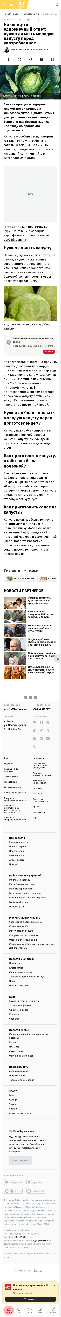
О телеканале (11, 776)
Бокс (11, 1095)
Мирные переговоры (20, 888)
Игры (35, 818)
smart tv (13, 1191)
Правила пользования (15, 793)
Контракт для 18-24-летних (23, 935)
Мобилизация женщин (21, 931)
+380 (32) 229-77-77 (22, 1237)
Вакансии (37, 794)
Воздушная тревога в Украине (25, 893)
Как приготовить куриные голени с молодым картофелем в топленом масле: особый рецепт (27, 233)
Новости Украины (18, 846)
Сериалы (14, 1019)
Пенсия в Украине (19, 985)
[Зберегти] (52, 59)
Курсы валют (16, 967)
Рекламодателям (12, 787)
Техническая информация (39, 782)
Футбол (13, 1099)
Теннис (13, 1104)
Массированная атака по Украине (27, 897)
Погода (13, 864)
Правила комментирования (42, 774)
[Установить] (30, 1293)
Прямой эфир (16, 851)
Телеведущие (10, 782)
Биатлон (13, 1108)
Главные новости (18, 842)
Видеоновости (17, 855)
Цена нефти (15, 963)
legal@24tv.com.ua (42, 1240)
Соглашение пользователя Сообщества (40, 766)
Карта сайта (39, 812)
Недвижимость (18, 1066)
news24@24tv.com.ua (15, 709)
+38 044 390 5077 (42, 709)
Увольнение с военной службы (25, 922)
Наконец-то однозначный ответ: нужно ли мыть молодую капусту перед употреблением (50, 14)
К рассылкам (20, 1160)
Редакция (9, 764)
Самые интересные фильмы (24, 1001)
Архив (36, 807)
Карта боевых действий (22, 884)
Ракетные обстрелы (19, 879)
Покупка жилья (17, 1075)
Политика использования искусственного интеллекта (12, 809)
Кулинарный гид (31, 14)
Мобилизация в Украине (24, 917)
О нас (6, 758)
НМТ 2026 (14, 1047)
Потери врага (16, 906)
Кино (12, 996)
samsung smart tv (35, 1191)
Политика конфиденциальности (15, 799)
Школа (12, 1042)
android (13, 1182)
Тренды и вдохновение (21, 1080)
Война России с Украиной (25, 875)
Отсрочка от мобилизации (23, 939)
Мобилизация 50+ (18, 926)
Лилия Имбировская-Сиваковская (29, 50)
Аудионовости (16, 860)
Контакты (37, 788)
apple (35, 1182)
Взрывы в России (18, 902)
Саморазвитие (17, 1051)
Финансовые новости (20, 972)
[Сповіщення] (57, 5)
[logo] (21, 4)
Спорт (13, 1091)
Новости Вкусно (12, 14)
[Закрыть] (54, 1285)
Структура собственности (40, 800)
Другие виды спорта (20, 1113)
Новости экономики (21, 959)
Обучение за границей (21, 1055)
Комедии (14, 1014)
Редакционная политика (11, 770)
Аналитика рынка (18, 1071)
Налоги (13, 981)
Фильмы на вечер (18, 1010)
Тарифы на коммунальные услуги (27, 976)
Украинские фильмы (20, 1005)
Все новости (17, 837)
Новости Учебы (19, 1030)
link (34, 722)
